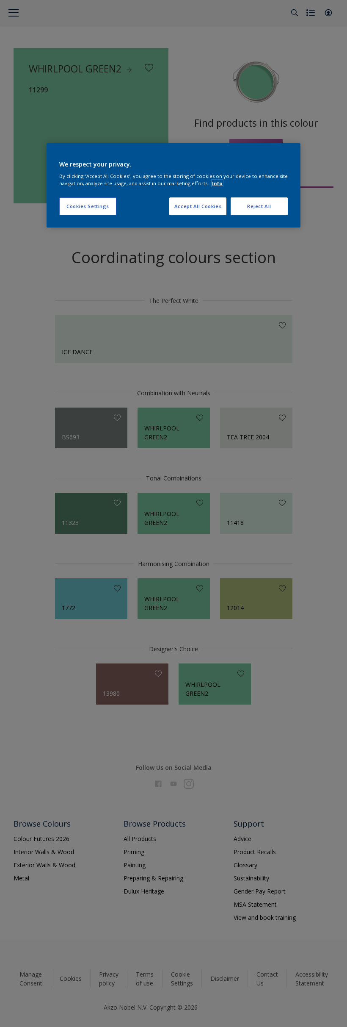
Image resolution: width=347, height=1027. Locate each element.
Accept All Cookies (197, 206)
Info (217, 183)
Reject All (259, 206)
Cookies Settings (87, 206)
